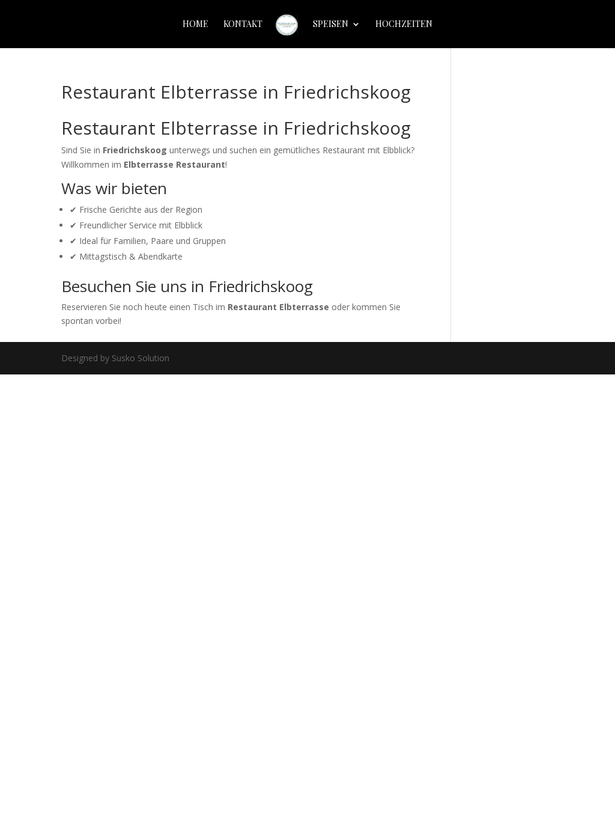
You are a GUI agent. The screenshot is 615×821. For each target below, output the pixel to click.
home (195, 24)
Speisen (330, 24)
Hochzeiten (403, 24)
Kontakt (242, 24)
